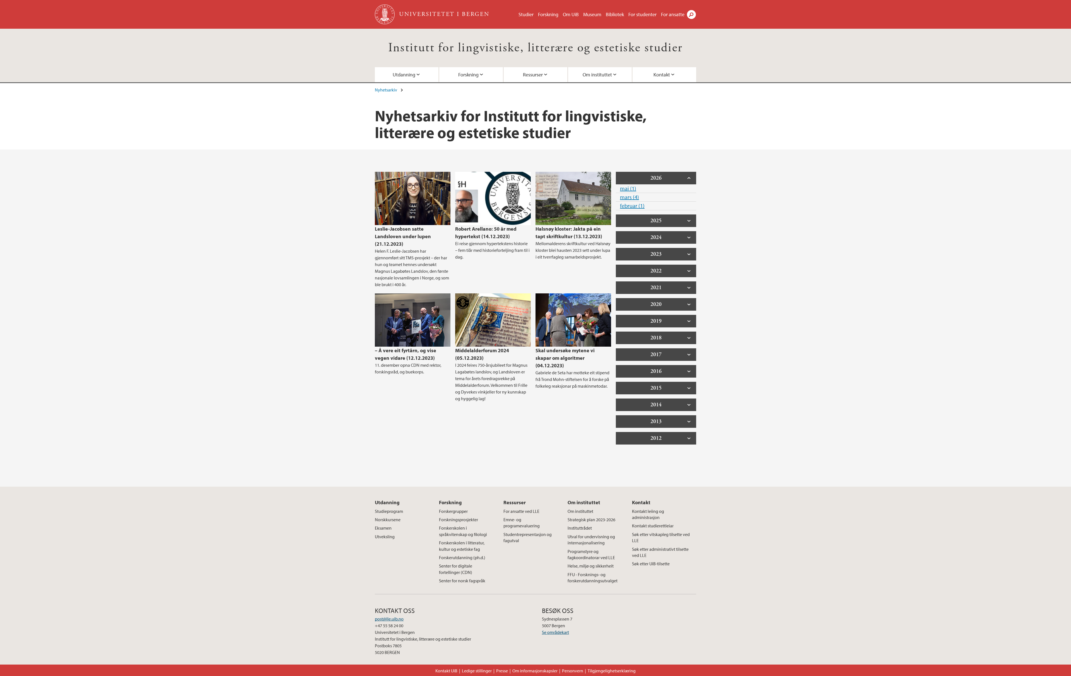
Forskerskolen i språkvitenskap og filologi (463, 531)
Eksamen (383, 528)
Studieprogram (389, 511)
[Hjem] (385, 14)
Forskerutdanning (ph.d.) (462, 557)
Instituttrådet (580, 528)
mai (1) (628, 188)
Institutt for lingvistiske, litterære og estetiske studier (535, 48)
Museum (592, 14)
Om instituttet (597, 74)
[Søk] (691, 14)
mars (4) (629, 197)
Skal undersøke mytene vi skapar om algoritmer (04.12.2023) (565, 358)
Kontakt (661, 74)
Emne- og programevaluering (521, 522)
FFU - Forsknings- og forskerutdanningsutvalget (592, 577)
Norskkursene (388, 519)
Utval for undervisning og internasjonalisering (591, 539)
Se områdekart (555, 632)
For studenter (642, 14)
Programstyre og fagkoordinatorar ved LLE (591, 554)
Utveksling (385, 536)
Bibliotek (615, 14)
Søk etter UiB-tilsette (651, 563)
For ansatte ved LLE (521, 511)
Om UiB (571, 14)
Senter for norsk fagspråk (462, 580)
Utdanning (404, 74)
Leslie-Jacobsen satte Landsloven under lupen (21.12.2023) (403, 236)
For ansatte (672, 14)
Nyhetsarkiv (386, 90)
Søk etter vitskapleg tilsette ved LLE (661, 537)
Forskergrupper (453, 511)
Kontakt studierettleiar (653, 525)
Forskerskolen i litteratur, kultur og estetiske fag (461, 546)
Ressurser (533, 74)
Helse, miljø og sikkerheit (591, 566)
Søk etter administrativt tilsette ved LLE (660, 552)
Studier (526, 14)
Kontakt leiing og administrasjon (648, 514)
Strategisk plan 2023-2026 (591, 519)
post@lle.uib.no (389, 619)
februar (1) (632, 205)
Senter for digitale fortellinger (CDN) (455, 569)
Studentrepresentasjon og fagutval (527, 537)
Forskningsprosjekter (458, 519)
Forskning (548, 14)
